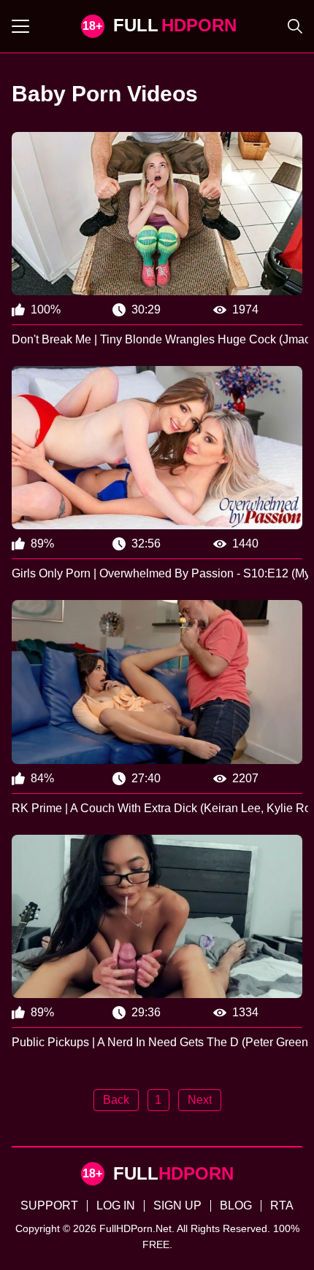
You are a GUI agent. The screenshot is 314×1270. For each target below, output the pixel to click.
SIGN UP (177, 1205)
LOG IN (115, 1205)
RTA (282, 1205)
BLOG (236, 1205)
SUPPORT (49, 1205)
